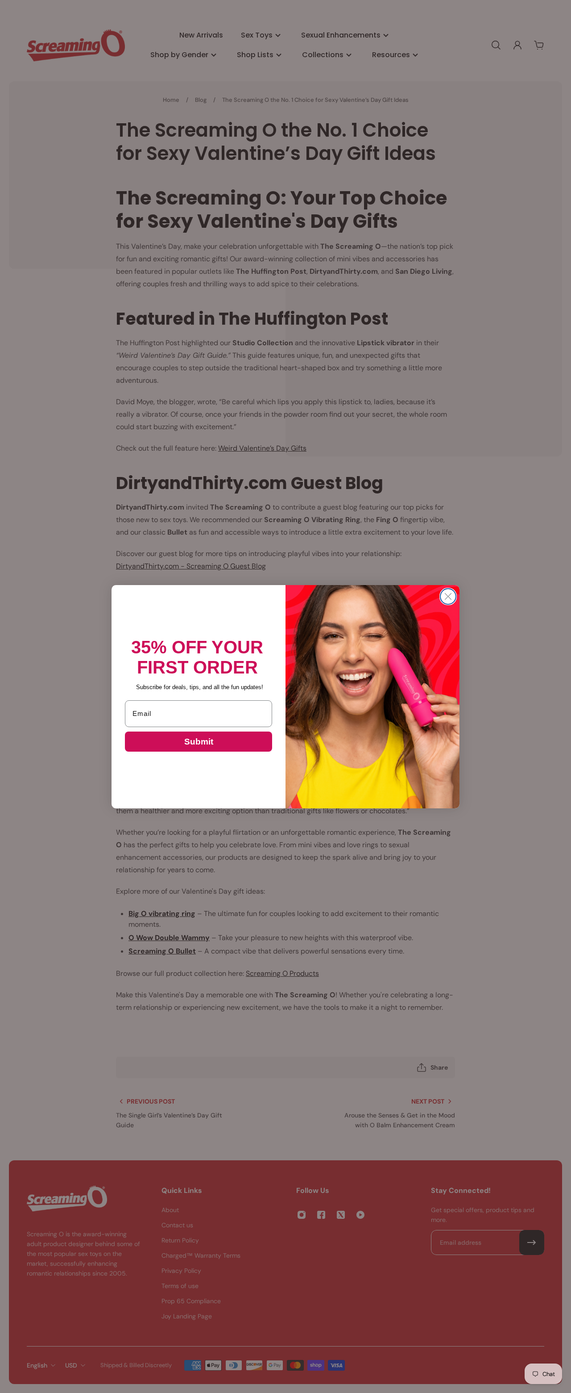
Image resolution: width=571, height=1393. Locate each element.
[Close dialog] (448, 596)
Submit (198, 741)
